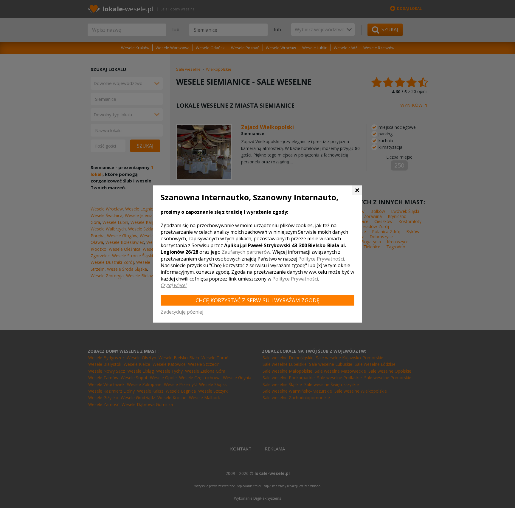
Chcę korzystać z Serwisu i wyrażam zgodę (257, 300)
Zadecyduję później (182, 312)
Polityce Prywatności (321, 258)
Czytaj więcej (174, 285)
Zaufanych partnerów (246, 252)
